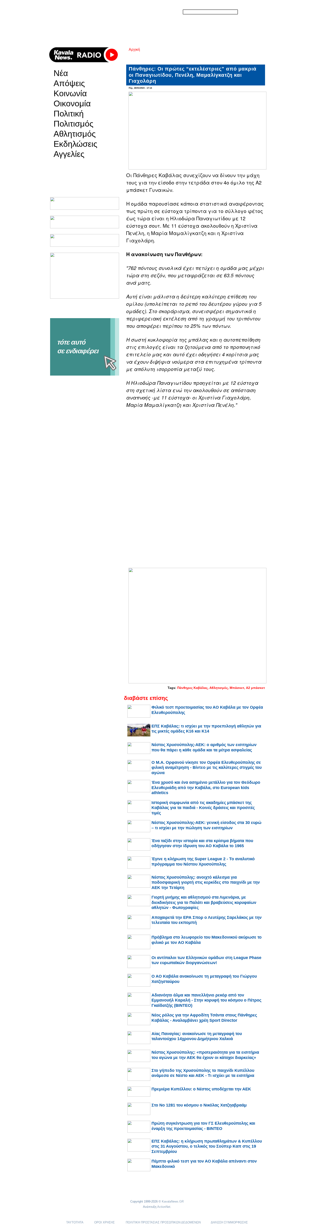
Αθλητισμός (75, 133)
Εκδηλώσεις (75, 144)
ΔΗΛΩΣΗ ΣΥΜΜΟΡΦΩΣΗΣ (229, 1222)
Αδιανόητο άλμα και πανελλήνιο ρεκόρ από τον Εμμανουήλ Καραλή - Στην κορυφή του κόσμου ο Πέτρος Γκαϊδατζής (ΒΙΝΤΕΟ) (206, 1000)
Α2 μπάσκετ (255, 688)
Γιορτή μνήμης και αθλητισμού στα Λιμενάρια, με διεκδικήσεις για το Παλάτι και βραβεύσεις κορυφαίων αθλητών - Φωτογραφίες (203, 902)
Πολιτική (69, 113)
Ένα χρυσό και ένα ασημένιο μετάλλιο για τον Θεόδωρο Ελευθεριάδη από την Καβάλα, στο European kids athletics (205, 787)
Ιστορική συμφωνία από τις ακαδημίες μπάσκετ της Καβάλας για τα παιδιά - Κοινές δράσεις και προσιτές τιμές (203, 807)
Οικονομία (72, 103)
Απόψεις (69, 83)
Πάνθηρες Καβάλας (192, 688)
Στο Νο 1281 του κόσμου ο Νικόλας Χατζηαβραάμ (199, 1105)
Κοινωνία (70, 93)
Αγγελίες (69, 154)
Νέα (61, 73)
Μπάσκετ (237, 688)
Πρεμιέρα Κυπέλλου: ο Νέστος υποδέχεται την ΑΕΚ (201, 1089)
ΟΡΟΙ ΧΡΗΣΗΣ (104, 1222)
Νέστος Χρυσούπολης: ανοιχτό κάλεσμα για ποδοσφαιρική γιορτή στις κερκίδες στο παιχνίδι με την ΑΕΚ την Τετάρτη (205, 882)
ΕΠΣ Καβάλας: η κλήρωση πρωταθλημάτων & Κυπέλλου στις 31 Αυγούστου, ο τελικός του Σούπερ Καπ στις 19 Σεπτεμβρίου (206, 1146)
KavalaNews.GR (173, 1201)
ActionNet (163, 1206)
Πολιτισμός (73, 123)
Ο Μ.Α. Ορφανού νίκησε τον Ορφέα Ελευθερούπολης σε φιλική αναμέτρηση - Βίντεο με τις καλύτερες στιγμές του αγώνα (206, 767)
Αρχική (134, 49)
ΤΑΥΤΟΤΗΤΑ (74, 1222)
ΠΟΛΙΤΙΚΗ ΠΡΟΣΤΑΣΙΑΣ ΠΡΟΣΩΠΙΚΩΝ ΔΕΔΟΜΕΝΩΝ (163, 1222)
